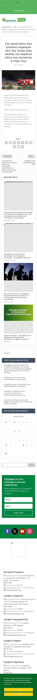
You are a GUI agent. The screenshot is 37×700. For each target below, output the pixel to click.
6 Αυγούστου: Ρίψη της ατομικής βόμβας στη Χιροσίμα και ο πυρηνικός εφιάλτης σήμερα (18, 402)
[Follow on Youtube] (22, 531)
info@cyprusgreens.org (25, 3)
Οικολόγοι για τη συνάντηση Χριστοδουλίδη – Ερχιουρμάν (15, 378)
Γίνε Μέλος (19, 10)
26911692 (9, 649)
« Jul (5, 453)
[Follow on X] (15, 531)
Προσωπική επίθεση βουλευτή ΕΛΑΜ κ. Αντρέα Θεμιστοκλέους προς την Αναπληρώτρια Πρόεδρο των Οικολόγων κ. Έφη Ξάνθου (18, 215)
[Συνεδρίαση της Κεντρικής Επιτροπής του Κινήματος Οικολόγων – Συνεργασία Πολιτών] (18, 224)
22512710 (19, 585)
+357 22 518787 (11, 3)
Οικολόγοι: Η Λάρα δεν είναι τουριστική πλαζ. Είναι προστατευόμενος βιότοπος (14, 393)
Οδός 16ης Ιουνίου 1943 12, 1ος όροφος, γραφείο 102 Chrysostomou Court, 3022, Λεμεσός (19, 601)
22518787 (9, 583)
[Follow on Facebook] (7, 531)
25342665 (19, 609)
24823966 (9, 673)
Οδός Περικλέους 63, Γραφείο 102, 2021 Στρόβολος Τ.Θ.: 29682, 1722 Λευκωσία (19, 578)
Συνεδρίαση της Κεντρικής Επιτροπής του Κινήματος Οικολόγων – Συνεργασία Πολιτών (17, 256)
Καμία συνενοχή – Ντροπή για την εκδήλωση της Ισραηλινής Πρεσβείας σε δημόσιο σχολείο (17, 337)
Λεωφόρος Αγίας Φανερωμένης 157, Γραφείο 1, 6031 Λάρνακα (18, 668)
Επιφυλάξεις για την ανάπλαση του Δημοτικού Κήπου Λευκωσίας (17, 385)
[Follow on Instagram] (29, 531)
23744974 (19, 630)
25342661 (9, 606)
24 (6, 445)
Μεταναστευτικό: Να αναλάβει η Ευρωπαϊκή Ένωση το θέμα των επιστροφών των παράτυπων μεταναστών (17, 296)
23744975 (9, 628)
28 (23, 445)
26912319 (19, 651)
